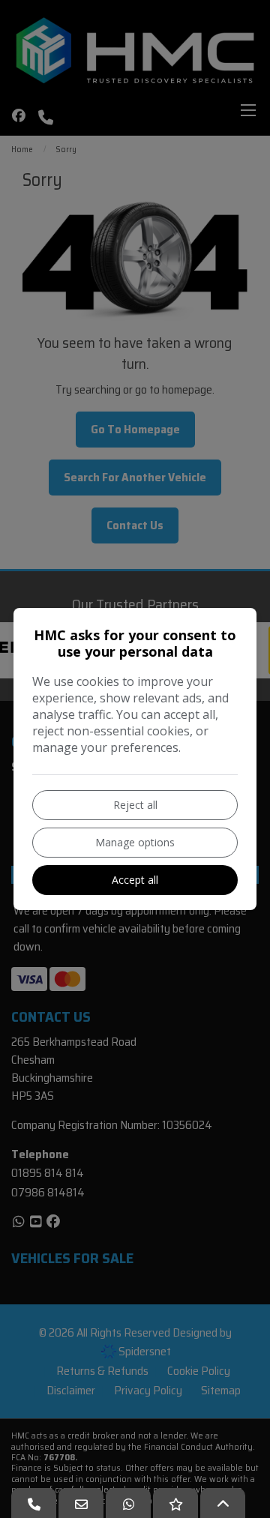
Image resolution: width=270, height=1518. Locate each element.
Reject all (135, 805)
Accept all (135, 880)
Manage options (135, 842)
